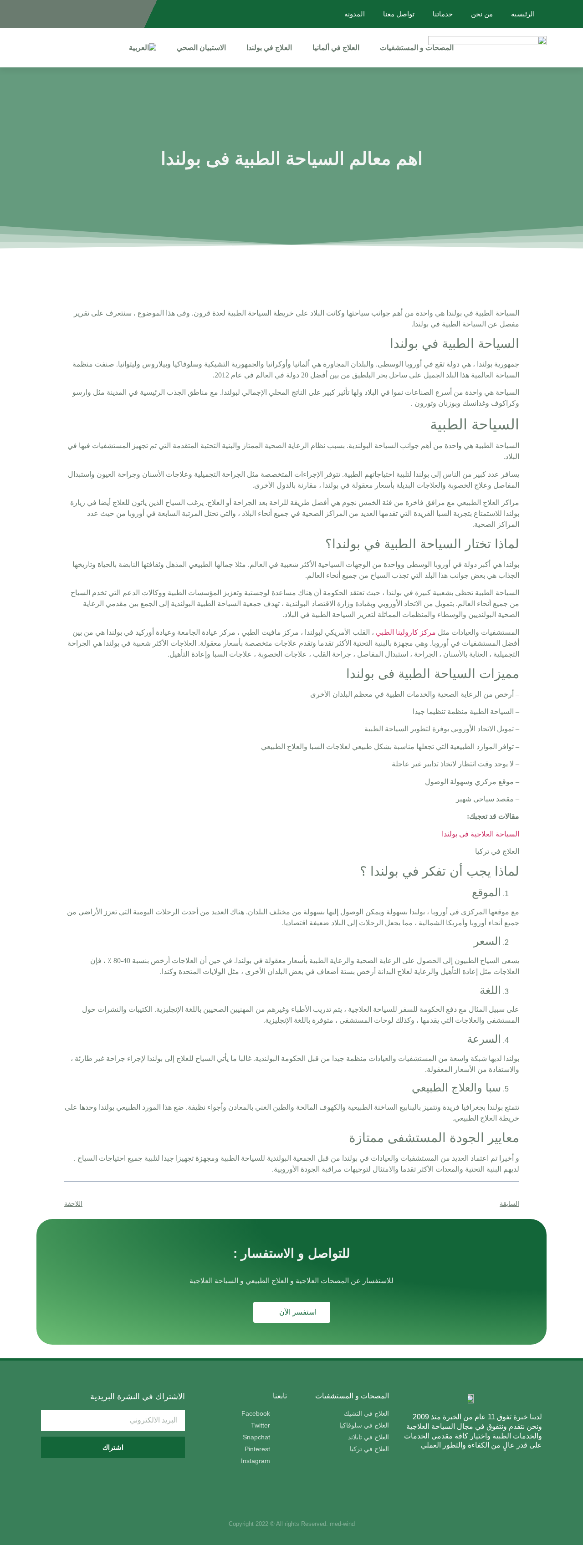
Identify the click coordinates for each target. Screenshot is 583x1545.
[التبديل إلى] (142, 48)
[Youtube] (71, 14)
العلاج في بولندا (269, 47)
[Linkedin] (85, 14)
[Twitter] (113, 14)
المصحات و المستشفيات (417, 47)
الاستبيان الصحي (201, 47)
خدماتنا (443, 14)
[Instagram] (99, 14)
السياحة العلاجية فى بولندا (480, 834)
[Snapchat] (43, 14)
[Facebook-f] (127, 14)
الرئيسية (523, 14)
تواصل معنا (398, 14)
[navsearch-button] (41, 48)
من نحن (482, 14)
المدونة (354, 14)
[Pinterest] (57, 14)
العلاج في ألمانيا (335, 47)
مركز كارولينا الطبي (406, 632)
